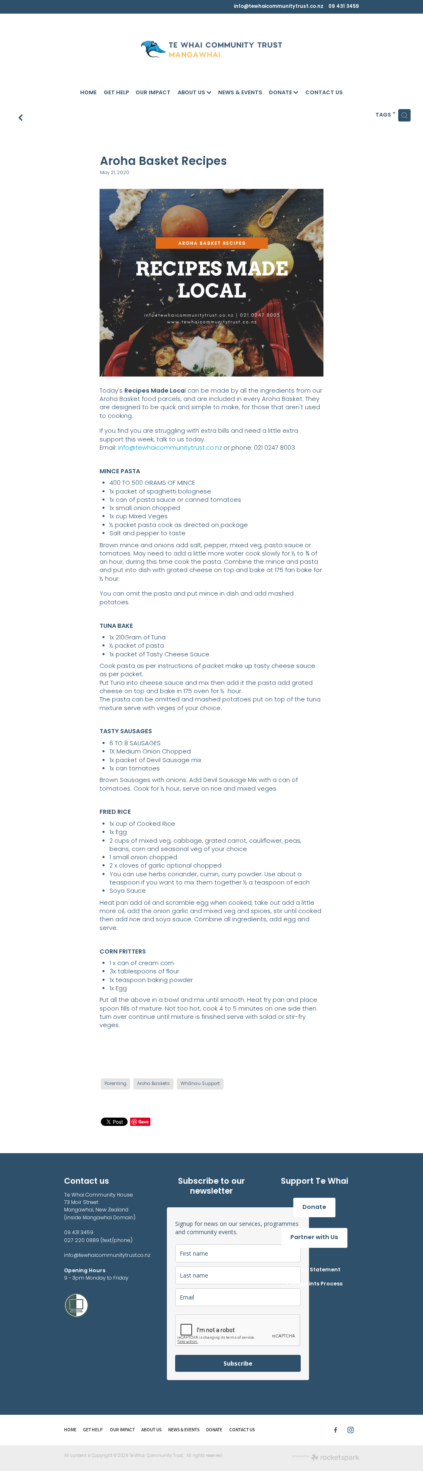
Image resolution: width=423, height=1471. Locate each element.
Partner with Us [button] (314, 1238)
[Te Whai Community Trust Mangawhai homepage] (211, 49)
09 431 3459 (78, 1233)
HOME (88, 93)
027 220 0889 (82, 1241)
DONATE (281, 93)
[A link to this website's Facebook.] (335, 1430)
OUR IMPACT (153, 93)
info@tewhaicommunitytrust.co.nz (278, 7)
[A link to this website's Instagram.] (350, 1430)
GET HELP (116, 93)
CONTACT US (324, 93)
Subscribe (237, 1363)
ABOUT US (192, 93)
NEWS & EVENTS (240, 93)
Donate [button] (314, 1207)
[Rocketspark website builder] (325, 1458)
